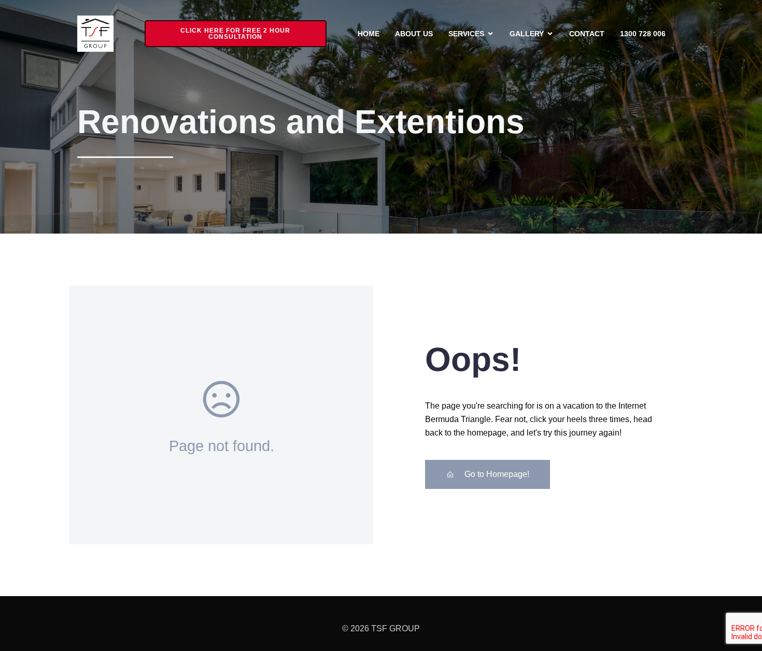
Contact (586, 34)
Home (368, 34)
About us (414, 34)
